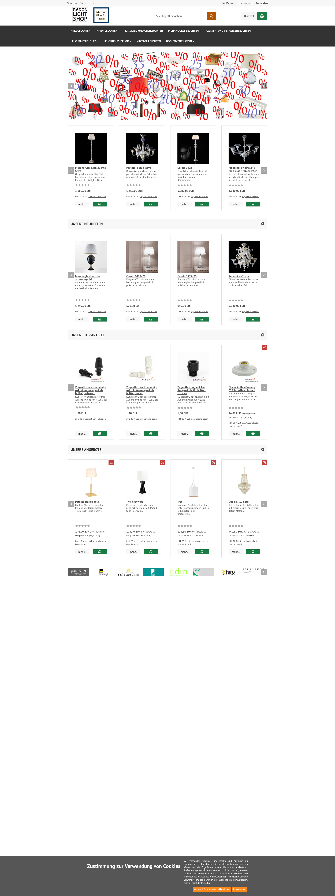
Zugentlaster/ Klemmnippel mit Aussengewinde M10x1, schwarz (90, 390)
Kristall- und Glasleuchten (144, 31)
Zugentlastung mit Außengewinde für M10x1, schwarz (191, 390)
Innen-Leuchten (107, 31)
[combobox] (80, 3)
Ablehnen (224, 889)
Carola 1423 (184, 168)
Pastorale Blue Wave (138, 168)
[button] (167, 224)
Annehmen (239, 889)
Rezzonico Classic (239, 276)
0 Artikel (249, 16)
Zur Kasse (227, 3)
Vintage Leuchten (149, 41)
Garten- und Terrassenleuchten (228, 31)
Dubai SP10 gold (239, 502)
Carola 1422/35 (187, 276)
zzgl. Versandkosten (97, 196)
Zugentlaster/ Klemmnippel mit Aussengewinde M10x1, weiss (141, 390)
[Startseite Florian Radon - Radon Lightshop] (90, 15)
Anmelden (262, 3)
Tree (180, 502)
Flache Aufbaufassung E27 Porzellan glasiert (242, 388)
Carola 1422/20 (136, 276)
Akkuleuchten (80, 31)
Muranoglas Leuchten (183, 31)
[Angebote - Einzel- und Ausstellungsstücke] (167, 86)
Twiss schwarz (134, 502)
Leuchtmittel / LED (84, 41)
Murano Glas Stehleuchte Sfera (90, 169)
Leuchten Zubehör (117, 41)
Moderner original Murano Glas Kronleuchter (243, 169)
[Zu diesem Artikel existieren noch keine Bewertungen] (82, 185)
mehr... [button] (82, 204)
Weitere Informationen (205, 889)
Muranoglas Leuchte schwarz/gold (87, 277)
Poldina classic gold (87, 502)
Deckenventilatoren (180, 41)
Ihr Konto (244, 3)
